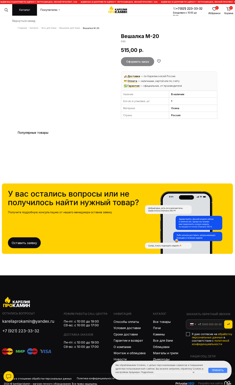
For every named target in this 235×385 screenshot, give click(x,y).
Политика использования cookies (173, 372)
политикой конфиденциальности (210, 342)
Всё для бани (49, 28)
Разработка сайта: (210, 383)
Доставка (133, 76)
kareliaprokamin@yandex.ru (28, 321)
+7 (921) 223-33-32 (20, 331)
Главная (22, 28)
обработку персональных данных (212, 336)
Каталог (34, 28)
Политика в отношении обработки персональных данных (38, 378)
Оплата (132, 81)
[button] (24, 10)
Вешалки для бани (69, 28)
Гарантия (133, 85)
